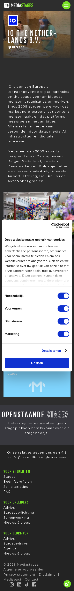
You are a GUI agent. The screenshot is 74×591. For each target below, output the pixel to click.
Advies (9, 507)
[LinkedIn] (19, 584)
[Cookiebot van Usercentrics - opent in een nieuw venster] (52, 225)
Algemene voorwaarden (23, 569)
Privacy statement (19, 574)
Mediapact (12, 579)
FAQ (7, 491)
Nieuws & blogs (16, 522)
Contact (32, 579)
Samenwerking (16, 518)
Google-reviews (51, 457)
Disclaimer (48, 574)
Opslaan (37, 363)
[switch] (63, 308)
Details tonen (51, 350)
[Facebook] (34, 584)
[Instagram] (12, 584)
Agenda (10, 548)
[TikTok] (27, 584)
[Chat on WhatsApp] (67, 587)
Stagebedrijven (16, 543)
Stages (9, 477)
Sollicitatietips (15, 487)
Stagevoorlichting (18, 512)
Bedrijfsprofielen (17, 481)
